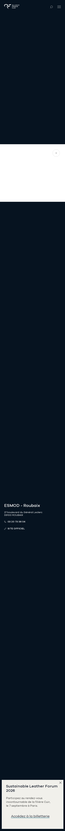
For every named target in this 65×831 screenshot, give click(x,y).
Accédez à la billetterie (30, 816)
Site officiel (16, 528)
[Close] (61, 783)
